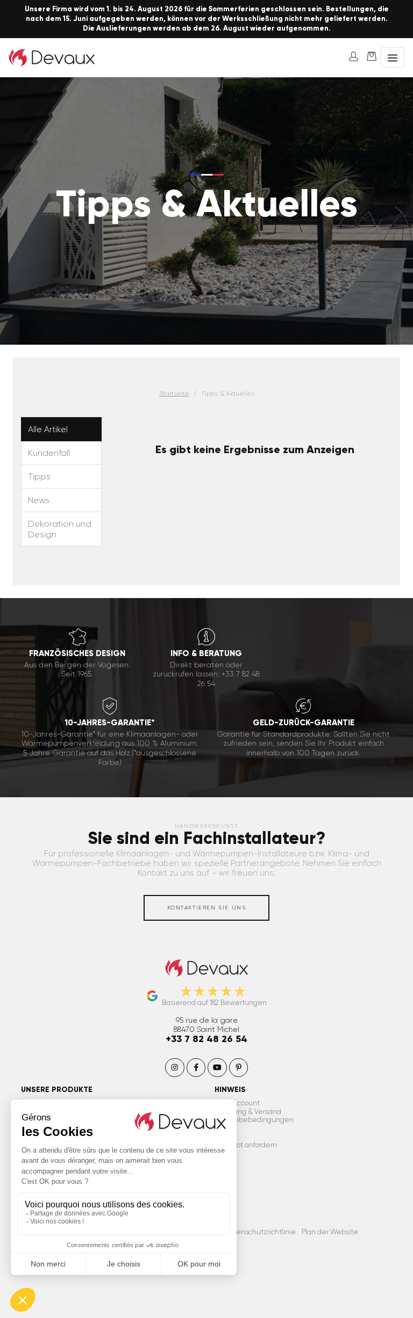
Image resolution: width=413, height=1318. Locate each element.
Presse (226, 1137)
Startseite (174, 393)
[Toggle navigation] (392, 57)
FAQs (223, 1128)
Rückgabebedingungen (254, 1120)
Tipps (39, 476)
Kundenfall (49, 453)
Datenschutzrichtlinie (260, 1232)
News (38, 500)
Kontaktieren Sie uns (206, 908)
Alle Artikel (48, 429)
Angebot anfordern (246, 1145)
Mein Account (237, 1103)
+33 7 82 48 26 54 (206, 1039)
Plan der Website (330, 1232)
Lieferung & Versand (248, 1112)
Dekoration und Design (59, 529)
